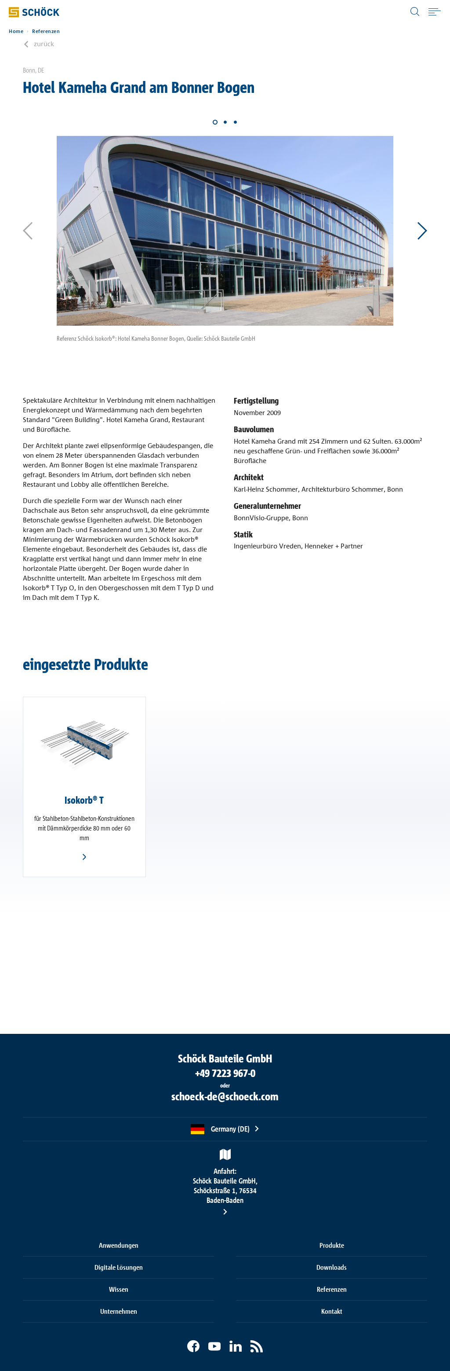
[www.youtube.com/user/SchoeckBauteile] (214, 1346)
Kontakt (331, 1311)
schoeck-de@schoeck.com (225, 1096)
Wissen (118, 1289)
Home (16, 31)
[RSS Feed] (256, 1346)
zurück (44, 44)
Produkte (331, 1245)
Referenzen (46, 31)
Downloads (331, 1267)
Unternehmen (118, 1311)
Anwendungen (118, 1245)
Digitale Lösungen (118, 1267)
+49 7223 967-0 (225, 1073)
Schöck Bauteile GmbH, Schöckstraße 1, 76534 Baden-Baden (225, 1185)
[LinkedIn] (235, 1346)
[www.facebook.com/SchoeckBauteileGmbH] (193, 1346)
